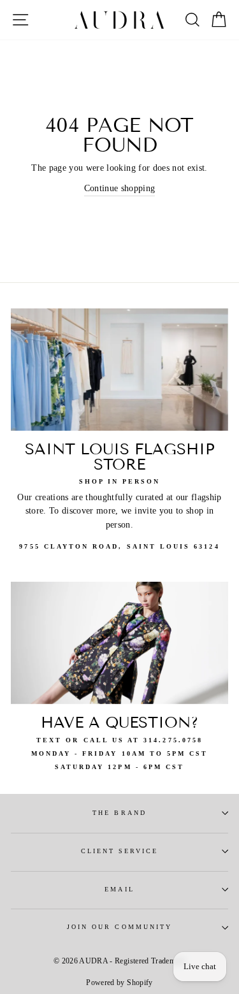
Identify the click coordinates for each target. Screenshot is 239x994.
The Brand (119, 812)
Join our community (119, 926)
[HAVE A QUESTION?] (119, 643)
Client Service (120, 850)
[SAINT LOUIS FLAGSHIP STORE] (119, 369)
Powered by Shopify (119, 982)
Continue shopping (120, 188)
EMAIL (119, 889)
